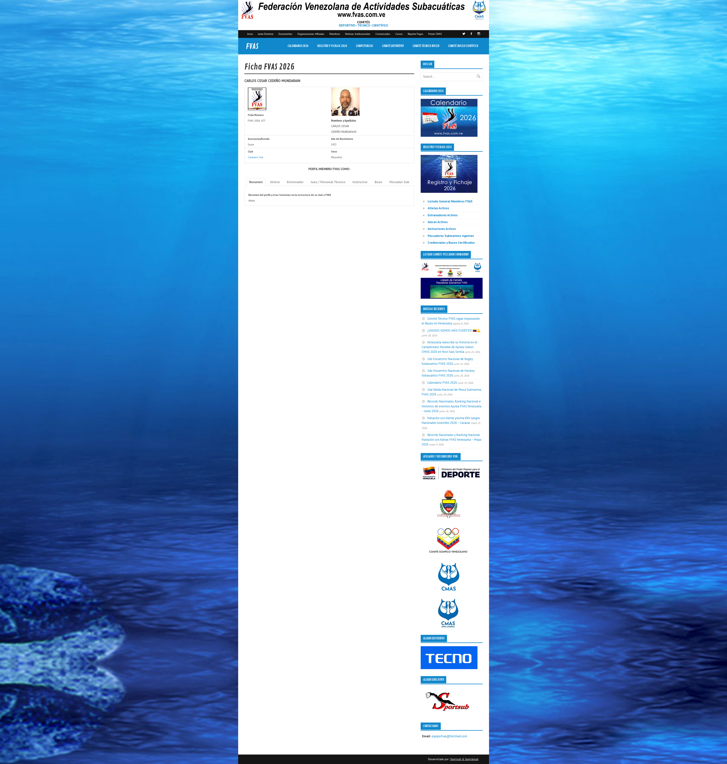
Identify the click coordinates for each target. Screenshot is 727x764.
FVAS (252, 46)
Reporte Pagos (415, 34)
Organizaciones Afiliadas (310, 34)
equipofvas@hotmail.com (449, 736)
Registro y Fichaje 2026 (332, 46)
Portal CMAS (435, 34)
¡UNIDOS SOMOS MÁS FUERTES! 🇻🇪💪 (454, 330)
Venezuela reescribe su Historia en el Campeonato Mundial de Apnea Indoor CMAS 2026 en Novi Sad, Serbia (449, 347)
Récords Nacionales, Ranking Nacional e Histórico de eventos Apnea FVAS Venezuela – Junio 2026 (451, 406)
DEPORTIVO (347, 25)
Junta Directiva (265, 34)
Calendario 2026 (298, 46)
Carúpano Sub (255, 157)
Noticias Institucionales (357, 34)
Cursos (399, 34)
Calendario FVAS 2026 (442, 382)
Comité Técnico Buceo (426, 46)
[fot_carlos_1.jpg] (345, 115)
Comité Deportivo (393, 46)
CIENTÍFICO (380, 25)
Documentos (285, 34)
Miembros (334, 34)
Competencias (364, 46)
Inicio (250, 34)
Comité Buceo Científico (463, 46)
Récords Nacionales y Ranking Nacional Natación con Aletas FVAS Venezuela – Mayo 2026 (451, 439)
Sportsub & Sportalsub (464, 759)
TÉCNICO (363, 25)
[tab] (256, 182)
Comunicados (382, 34)
